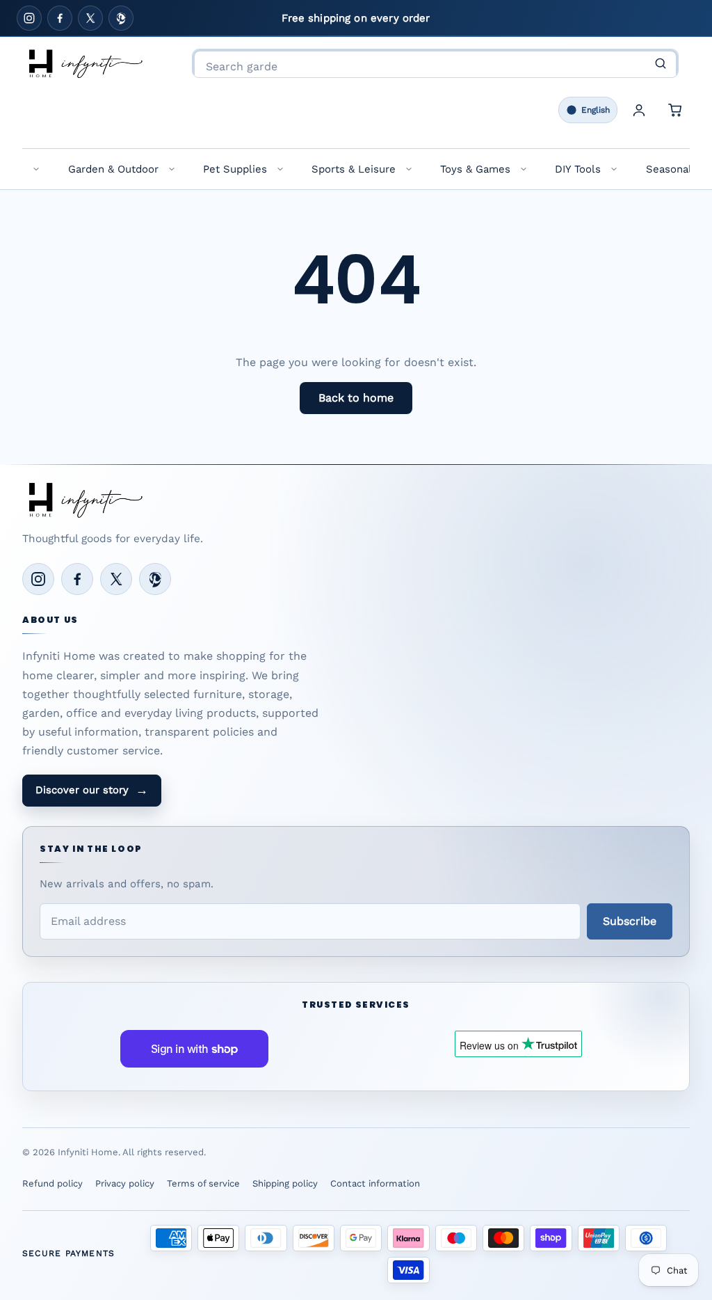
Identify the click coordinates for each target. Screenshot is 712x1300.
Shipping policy (285, 1183)
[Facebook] (59, 18)
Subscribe (629, 921)
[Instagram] (29, 18)
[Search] (660, 63)
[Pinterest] (121, 18)
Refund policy (52, 1183)
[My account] (639, 110)
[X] (90, 18)
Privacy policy (124, 1183)
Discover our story (91, 790)
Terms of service (203, 1183)
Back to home (356, 397)
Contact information (375, 1183)
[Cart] (675, 110)
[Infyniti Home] (84, 63)
